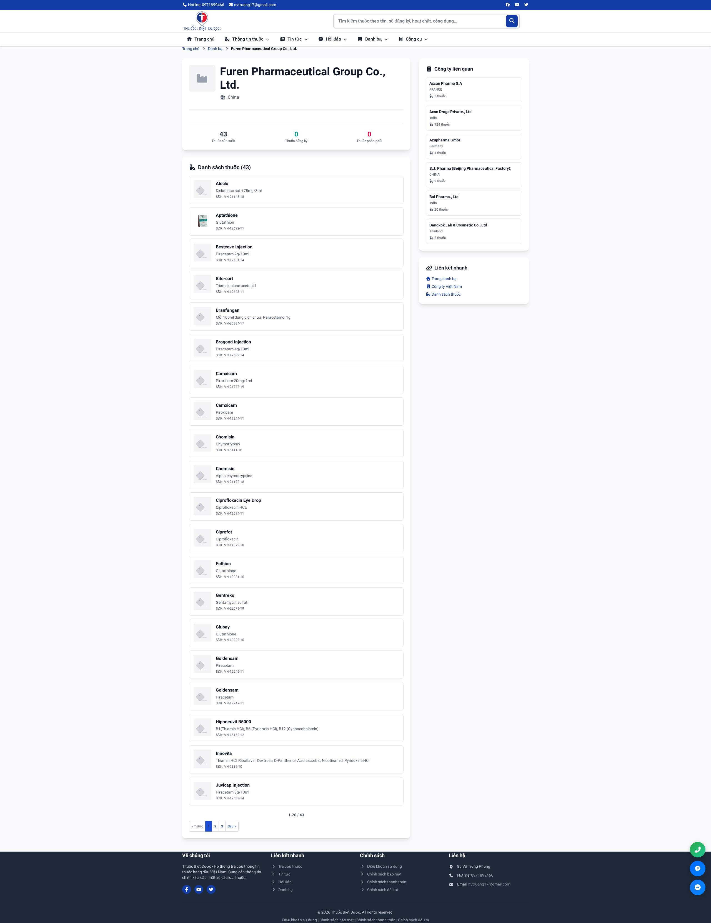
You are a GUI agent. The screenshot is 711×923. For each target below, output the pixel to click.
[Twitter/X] (526, 5)
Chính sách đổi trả (382, 889)
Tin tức (295, 39)
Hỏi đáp (334, 39)
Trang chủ (204, 39)
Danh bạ (374, 39)
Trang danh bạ (444, 278)
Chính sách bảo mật (384, 874)
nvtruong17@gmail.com (489, 884)
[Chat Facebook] (697, 887)
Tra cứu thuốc (290, 866)
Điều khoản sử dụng (384, 866)
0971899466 (482, 875)
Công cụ (414, 39)
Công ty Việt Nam (446, 286)
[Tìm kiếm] (512, 21)
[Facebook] (507, 5)
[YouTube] (517, 5)
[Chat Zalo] (697, 868)
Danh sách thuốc (446, 294)
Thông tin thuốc (248, 39)
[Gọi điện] (697, 849)
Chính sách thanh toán (386, 882)
